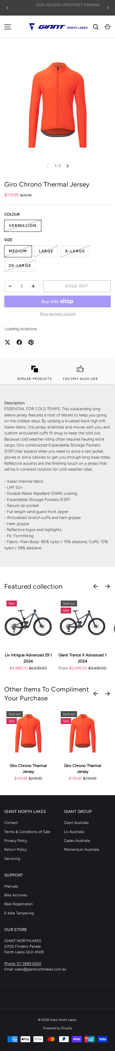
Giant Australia (76, 822)
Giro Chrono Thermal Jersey (28, 768)
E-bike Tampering (19, 913)
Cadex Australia (77, 840)
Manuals (11, 886)
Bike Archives (15, 895)
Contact (11, 822)
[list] (57, 105)
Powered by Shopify (57, 1028)
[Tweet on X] (7, 342)
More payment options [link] (57, 313)
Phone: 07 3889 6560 (22, 963)
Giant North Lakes (63, 1020)
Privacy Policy (15, 840)
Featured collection (33, 586)
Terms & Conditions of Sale (27, 832)
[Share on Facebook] (19, 342)
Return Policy (15, 849)
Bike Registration (18, 904)
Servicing (12, 858)
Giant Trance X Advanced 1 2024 (82, 658)
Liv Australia (74, 832)
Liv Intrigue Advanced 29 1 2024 (28, 658)
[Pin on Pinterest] (31, 342)
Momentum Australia (81, 849)
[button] (107, 27)
